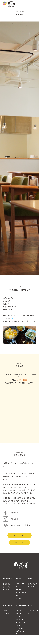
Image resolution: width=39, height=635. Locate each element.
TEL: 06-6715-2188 (19, 535)
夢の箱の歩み (7, 584)
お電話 (5, 611)
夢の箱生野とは (8, 578)
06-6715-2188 (21, 380)
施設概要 (6, 589)
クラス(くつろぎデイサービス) (20, 631)
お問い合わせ (7, 605)
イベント (18, 613)
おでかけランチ (21, 619)
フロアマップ (32, 584)
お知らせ (18, 611)
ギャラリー (31, 587)
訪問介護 (18, 589)
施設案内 (31, 578)
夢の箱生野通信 (21, 605)
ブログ (18, 616)
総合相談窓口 (20, 598)
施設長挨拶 (6, 587)
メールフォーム (19, 542)
